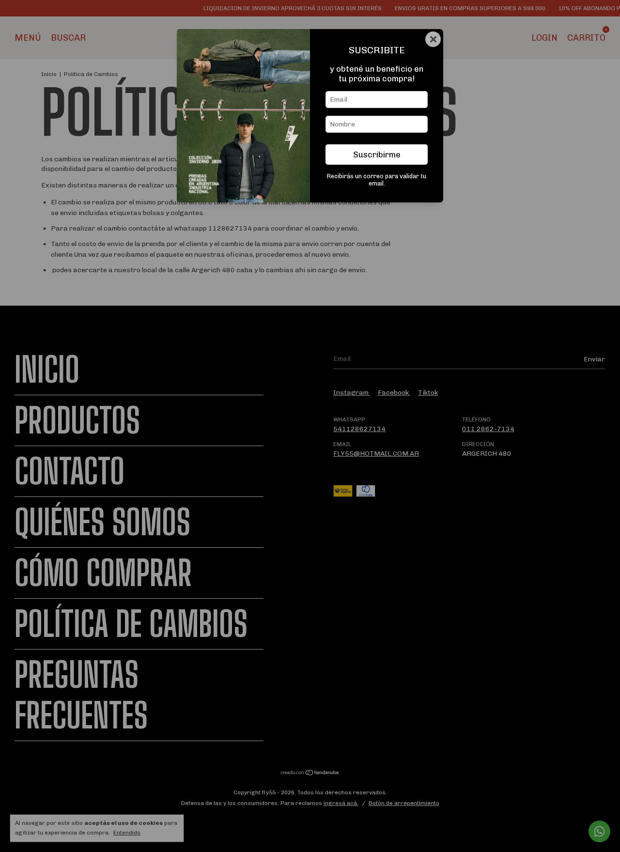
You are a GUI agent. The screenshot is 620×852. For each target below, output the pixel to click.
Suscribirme (377, 154)
